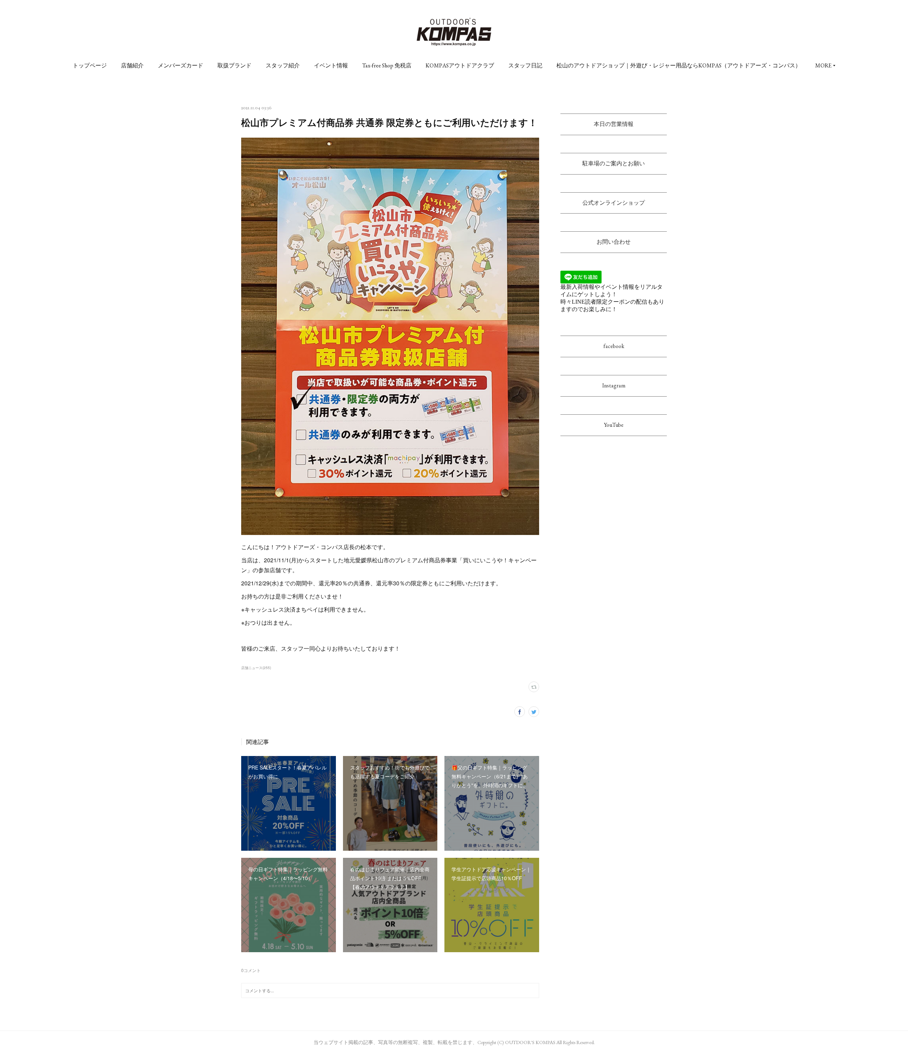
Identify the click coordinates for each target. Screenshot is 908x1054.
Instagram (613, 385)
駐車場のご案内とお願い (613, 163)
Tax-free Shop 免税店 (386, 65)
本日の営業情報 (613, 124)
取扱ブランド (234, 65)
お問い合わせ (614, 241)
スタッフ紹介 (283, 65)
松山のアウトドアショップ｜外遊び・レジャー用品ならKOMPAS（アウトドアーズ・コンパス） (679, 65)
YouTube (614, 425)
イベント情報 (331, 65)
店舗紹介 (132, 65)
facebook (613, 346)
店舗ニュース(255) (256, 667)
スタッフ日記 (525, 65)
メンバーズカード (180, 65)
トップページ (90, 65)
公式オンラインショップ (613, 202)
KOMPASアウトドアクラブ (460, 65)
